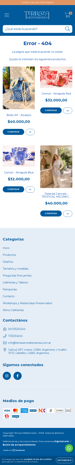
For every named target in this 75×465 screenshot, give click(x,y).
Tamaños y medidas (15, 268)
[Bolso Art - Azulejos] (30, 132)
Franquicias (10, 289)
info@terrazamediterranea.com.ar (29, 342)
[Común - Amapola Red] (67, 110)
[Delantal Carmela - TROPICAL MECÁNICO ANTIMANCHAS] (67, 214)
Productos (9, 254)
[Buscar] (67, 29)
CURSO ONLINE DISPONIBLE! (37, 2)
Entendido (65, 460)
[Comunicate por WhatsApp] (69, 448)
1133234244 (15, 336)
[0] (67, 16)
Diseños (8, 261)
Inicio (6, 248)
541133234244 (16, 329)
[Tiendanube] (14, 450)
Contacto (9, 296)
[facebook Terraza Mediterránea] (17, 376)
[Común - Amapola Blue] (30, 189)
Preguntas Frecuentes (17, 275)
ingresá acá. (61, 441)
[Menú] (7, 15)
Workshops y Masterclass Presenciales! (27, 303)
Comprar (51, 110)
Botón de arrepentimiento (19, 444)
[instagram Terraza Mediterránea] (7, 376)
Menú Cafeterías (13, 310)
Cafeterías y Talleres (15, 282)
